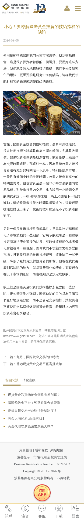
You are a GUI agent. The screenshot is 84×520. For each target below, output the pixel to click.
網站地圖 (56, 450)
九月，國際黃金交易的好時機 (37, 357)
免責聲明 (25, 450)
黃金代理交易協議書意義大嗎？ (31, 426)
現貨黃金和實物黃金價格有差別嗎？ (34, 395)
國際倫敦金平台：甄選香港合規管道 (34, 402)
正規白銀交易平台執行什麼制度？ (32, 410)
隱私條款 (41, 450)
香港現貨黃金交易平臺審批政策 (39, 364)
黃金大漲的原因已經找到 (26, 418)
